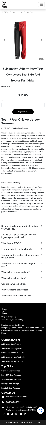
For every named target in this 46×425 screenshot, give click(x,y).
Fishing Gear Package (10, 384)
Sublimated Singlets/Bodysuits (13, 357)
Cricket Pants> (29, 12)
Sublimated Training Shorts (11, 348)
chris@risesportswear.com (16, 396)
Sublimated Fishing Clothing (12, 361)
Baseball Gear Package (10, 388)
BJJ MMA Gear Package (11, 375)
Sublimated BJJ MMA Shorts (12, 353)
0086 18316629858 (13, 402)
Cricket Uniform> (16, 12)
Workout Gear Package (10, 371)
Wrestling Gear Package (11, 379)
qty (2, 101)
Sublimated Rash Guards (11, 344)
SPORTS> (5, 12)
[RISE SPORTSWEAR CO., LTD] (4, 4)
